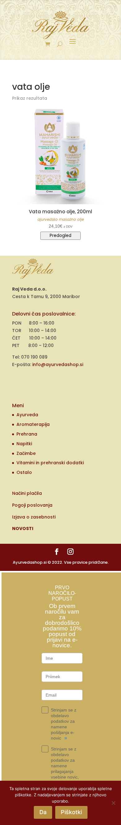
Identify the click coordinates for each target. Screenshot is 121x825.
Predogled (60, 236)
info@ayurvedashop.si (57, 364)
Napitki (24, 444)
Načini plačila (27, 493)
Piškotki (71, 812)
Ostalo (24, 472)
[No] (113, 803)
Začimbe (26, 453)
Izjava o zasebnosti (34, 517)
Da (43, 812)
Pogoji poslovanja (32, 505)
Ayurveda (27, 415)
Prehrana (26, 434)
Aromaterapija (33, 424)
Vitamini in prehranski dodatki (50, 463)
